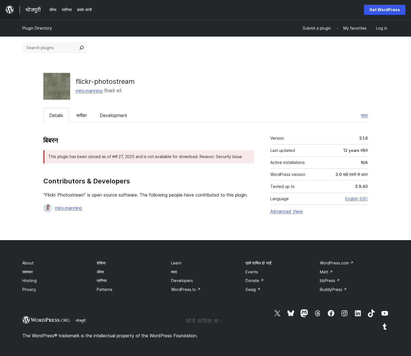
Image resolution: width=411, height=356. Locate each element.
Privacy (29, 289)
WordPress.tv (186, 289)
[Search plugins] (81, 47)
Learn (176, 263)
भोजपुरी (81, 320)
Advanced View (286, 211)
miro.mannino (89, 91)
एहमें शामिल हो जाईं (258, 263)
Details (56, 115)
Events (251, 271)
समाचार (27, 271)
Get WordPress (384, 9)
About (28, 263)
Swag (253, 289)
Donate (254, 280)
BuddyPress (333, 289)
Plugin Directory (37, 28)
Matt (326, 271)
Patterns (104, 289)
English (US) (356, 198)
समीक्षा (81, 115)
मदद (364, 115)
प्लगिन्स (102, 280)
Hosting (29, 280)
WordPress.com (337, 263)
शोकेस (101, 263)
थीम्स (100, 271)
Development (113, 115)
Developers (182, 280)
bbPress (330, 280)
